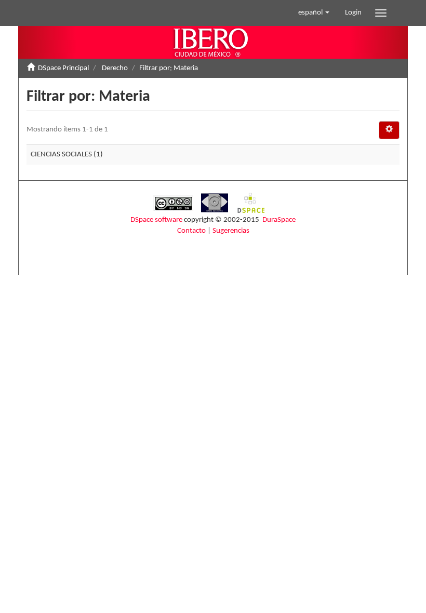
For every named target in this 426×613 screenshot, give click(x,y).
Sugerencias (230, 231)
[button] (313, 13)
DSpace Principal (63, 68)
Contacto (191, 231)
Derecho (115, 68)
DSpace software (156, 220)
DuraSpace (279, 220)
